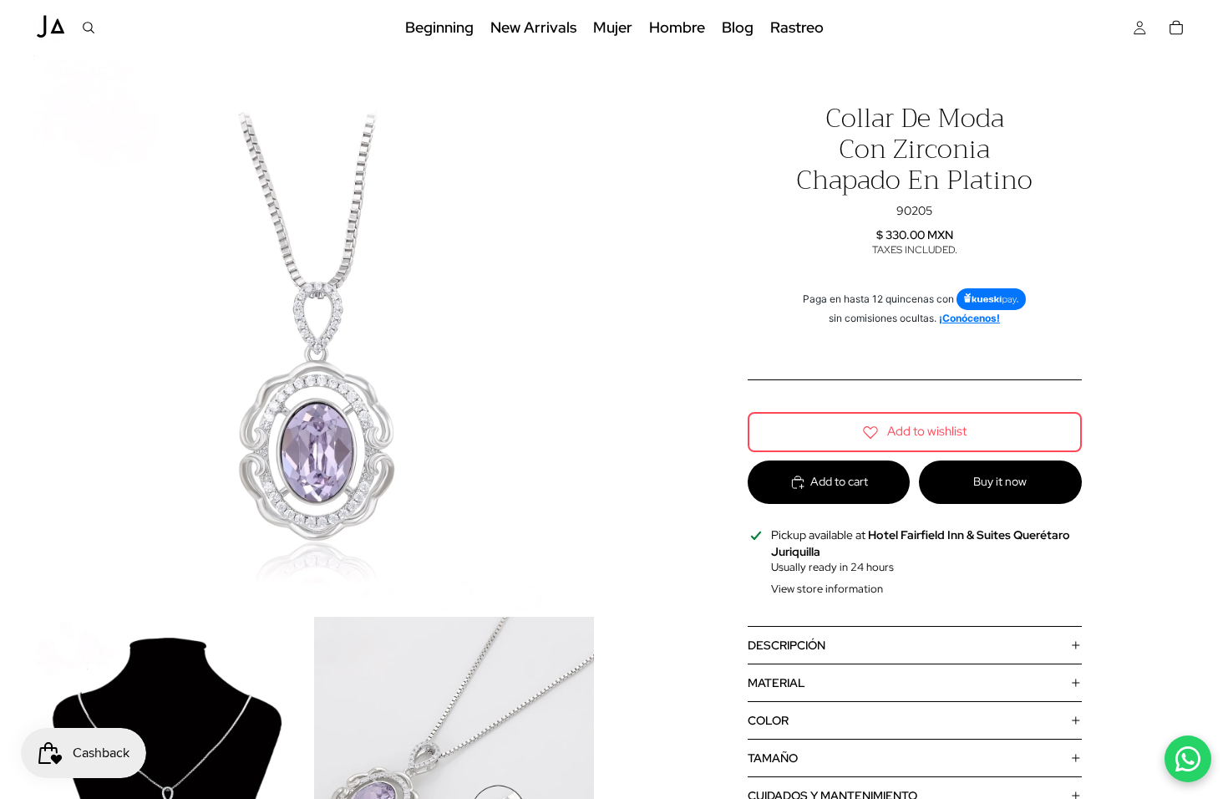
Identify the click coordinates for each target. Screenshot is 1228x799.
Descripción (786, 645)
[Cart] (1176, 27)
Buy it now (1000, 481)
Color (768, 720)
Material (776, 682)
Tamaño (773, 758)
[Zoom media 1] (313, 335)
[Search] (88, 27)
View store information (827, 589)
